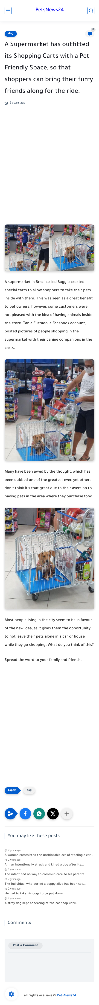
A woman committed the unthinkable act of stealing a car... (49, 855)
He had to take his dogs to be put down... (35, 893)
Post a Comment (25, 945)
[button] (25, 813)
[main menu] (8, 10)
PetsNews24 (49, 10)
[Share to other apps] (67, 813)
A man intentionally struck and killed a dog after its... (44, 865)
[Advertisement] (49, 173)
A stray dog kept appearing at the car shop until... (42, 903)
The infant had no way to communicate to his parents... (46, 874)
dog (10, 33)
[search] (90, 10)
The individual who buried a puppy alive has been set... (45, 884)
